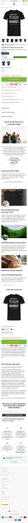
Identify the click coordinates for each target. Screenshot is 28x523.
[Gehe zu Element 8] (16, 40)
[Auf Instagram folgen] (9, 508)
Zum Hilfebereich (8, 284)
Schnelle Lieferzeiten (5, 481)
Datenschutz (4, 486)
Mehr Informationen (14, 461)
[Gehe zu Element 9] (21, 40)
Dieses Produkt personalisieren (14, 182)
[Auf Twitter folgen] (5, 508)
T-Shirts (10, 7)
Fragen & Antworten (5, 473)
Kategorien (3, 7)
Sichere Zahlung (4, 488)
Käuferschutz (4, 483)
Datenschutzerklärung (5, 496)
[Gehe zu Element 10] (25, 40)
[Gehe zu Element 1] (3, 40)
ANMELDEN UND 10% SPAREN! (14, 415)
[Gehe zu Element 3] (12, 40)
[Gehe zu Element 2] (8, 40)
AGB (2, 501)
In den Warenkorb (14, 79)
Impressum (3, 494)
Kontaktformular (4, 470)
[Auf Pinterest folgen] (12, 508)
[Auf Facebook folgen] (2, 508)
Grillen (7, 7)
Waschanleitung (4, 475)
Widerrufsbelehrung (5, 499)
